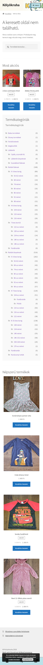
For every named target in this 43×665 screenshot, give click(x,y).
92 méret (17, 197)
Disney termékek (14, 137)
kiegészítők (12, 146)
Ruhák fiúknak (13, 167)
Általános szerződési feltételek (17, 631)
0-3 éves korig (16, 171)
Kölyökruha (11, 5)
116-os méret (19, 312)
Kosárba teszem (11, 106)
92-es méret (18, 282)
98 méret (17, 201)
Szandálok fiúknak (18, 163)
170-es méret (19, 346)
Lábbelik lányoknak (18, 159)
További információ (14, 659)
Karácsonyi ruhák (17, 355)
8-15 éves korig (16, 321)
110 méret (18, 214)
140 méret (18, 333)
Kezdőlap (8, 14)
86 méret (17, 193)
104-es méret (19, 295)
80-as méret (18, 274)
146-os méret (19, 244)
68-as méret (18, 265)
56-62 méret (18, 176)
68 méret (17, 180)
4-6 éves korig (16, 205)
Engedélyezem (27, 659)
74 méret (17, 184)
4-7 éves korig (16, 291)
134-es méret (19, 235)
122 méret (18, 316)
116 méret (18, 218)
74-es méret (18, 269)
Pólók (19, 303)
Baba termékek (14, 133)
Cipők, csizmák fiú (18, 154)
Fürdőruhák (15, 248)
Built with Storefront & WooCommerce (17, 652)
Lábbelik (11, 150)
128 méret (18, 325)
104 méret (18, 210)
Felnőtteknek (13, 141)
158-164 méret (19, 342)
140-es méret (19, 240)
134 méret (18, 329)
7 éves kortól (16, 223)
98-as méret (18, 286)
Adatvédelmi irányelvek (14, 636)
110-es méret (19, 308)
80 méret (17, 188)
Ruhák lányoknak (14, 252)
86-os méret (18, 278)
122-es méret (19, 227)
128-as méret (19, 231)
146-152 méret (19, 338)
